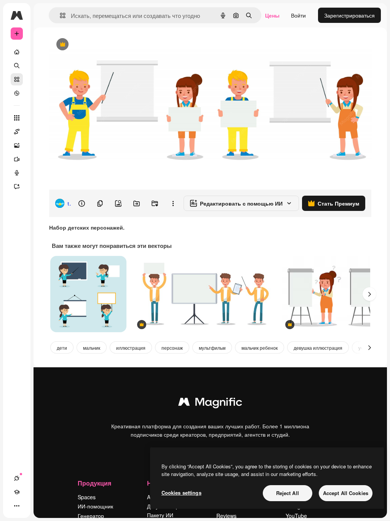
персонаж (172, 347)
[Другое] (17, 506)
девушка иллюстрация (318, 347)
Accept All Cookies (345, 493)
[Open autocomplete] (59, 15)
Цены (272, 15)
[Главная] (17, 52)
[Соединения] (17, 478)
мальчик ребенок (259, 347)
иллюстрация (130, 347)
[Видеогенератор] (17, 159)
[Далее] (369, 294)
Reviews (226, 515)
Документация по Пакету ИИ (168, 510)
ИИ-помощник (95, 506)
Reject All (287, 493)
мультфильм (212, 347)
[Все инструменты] (17, 118)
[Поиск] (17, 65)
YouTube (296, 515)
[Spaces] (17, 131)
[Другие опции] (173, 203)
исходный (100, 45)
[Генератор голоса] (17, 173)
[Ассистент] (17, 186)
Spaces (87, 497)
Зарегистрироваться (349, 15)
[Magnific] (210, 403)
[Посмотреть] (17, 93)
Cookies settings (181, 492)
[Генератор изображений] (17, 145)
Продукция (94, 483)
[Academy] (17, 492)
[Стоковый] (17, 79)
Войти (298, 15)
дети (62, 347)
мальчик (91, 347)
